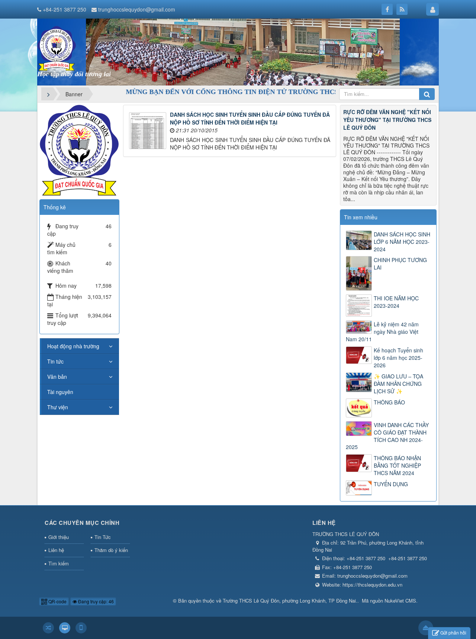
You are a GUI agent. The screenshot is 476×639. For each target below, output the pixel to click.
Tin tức (55, 361)
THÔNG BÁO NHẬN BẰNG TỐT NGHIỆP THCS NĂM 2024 (397, 465)
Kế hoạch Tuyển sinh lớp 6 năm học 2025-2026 (398, 357)
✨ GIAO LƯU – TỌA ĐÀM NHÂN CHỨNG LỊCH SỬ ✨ (398, 383)
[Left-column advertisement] (79, 149)
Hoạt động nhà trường (73, 346)
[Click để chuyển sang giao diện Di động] (81, 627)
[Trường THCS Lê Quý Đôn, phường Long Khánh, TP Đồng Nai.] (56, 47)
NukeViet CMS (400, 600)
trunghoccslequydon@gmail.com (136, 9)
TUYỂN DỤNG (391, 484)
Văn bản (57, 376)
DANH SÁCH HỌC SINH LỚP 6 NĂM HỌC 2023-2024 (402, 241)
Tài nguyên (60, 392)
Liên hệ (56, 550)
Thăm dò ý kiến (111, 550)
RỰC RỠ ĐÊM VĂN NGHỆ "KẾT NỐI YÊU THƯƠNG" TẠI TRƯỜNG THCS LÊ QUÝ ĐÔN (387, 119)
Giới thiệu (58, 536)
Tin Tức (102, 536)
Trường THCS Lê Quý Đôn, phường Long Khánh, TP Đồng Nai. (290, 600)
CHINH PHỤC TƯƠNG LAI (400, 263)
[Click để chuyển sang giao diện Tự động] (48, 627)
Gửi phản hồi (453, 632)
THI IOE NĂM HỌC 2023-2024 (396, 301)
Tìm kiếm (58, 563)
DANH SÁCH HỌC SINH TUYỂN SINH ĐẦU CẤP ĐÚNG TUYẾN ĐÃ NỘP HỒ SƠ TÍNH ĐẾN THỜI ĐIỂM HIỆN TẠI (250, 118)
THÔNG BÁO (389, 402)
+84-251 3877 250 (64, 9)
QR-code (57, 601)
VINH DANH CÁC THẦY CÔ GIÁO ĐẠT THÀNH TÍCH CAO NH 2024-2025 (387, 436)
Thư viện (57, 407)
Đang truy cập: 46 (95, 601)
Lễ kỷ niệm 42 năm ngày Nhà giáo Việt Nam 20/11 (382, 331)
